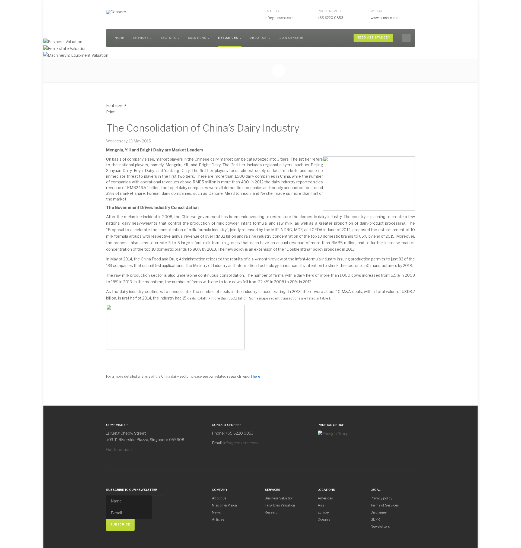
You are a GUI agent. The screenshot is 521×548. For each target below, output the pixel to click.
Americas (325, 498)
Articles (218, 519)
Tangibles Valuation (280, 505)
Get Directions (119, 449)
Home (119, 38)
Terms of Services (385, 505)
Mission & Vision (224, 505)
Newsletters (380, 526)
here (256, 376)
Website (378, 11)
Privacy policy (381, 498)
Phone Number (330, 11)
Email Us (272, 11)
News (216, 512)
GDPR (375, 519)
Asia (321, 505)
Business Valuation (279, 498)
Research (272, 512)
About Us (259, 38)
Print (110, 112)
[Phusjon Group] (333, 433)
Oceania (324, 519)
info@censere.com (279, 18)
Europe (323, 512)
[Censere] (116, 12)
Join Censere (291, 38)
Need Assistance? (373, 37)
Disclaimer (379, 512)
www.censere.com (385, 18)
